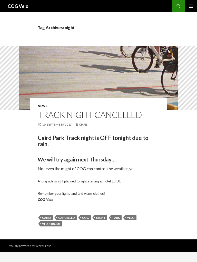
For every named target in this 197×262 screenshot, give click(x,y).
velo (131, 217)
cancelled (66, 217)
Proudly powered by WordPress (29, 246)
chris (83, 124)
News (42, 106)
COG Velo (18, 6)
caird (46, 217)
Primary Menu (191, 6)
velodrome (51, 223)
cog (85, 217)
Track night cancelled (90, 115)
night (100, 217)
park (116, 217)
